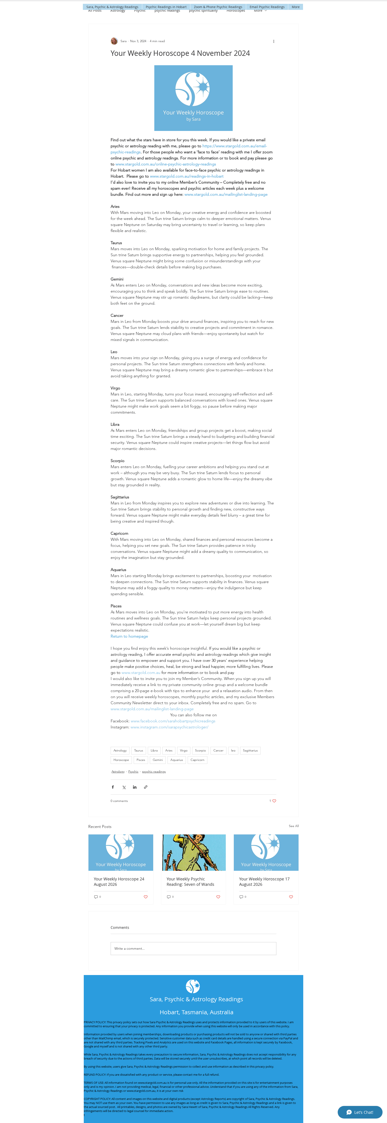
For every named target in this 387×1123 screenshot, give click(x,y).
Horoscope (121, 760)
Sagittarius (250, 750)
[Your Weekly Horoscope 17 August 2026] (266, 852)
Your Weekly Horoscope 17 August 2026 (264, 881)
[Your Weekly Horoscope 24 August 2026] (120, 852)
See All (294, 826)
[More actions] (273, 41)
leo (233, 750)
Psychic (140, 10)
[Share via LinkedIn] (135, 787)
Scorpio (200, 750)
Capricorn (197, 760)
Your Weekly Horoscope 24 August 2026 (119, 881)
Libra (154, 750)
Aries (168, 750)
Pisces (141, 760)
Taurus (138, 750)
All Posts (94, 10)
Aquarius (176, 760)
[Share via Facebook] (113, 787)
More (258, 10)
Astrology (117, 10)
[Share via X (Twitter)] (124, 787)
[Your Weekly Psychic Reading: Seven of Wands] (193, 852)
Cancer (218, 750)
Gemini (158, 760)
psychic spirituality (203, 10)
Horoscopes (236, 10)
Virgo (183, 750)
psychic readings (167, 10)
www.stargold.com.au (152, 1083)
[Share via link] (146, 787)
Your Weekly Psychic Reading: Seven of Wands (190, 881)
